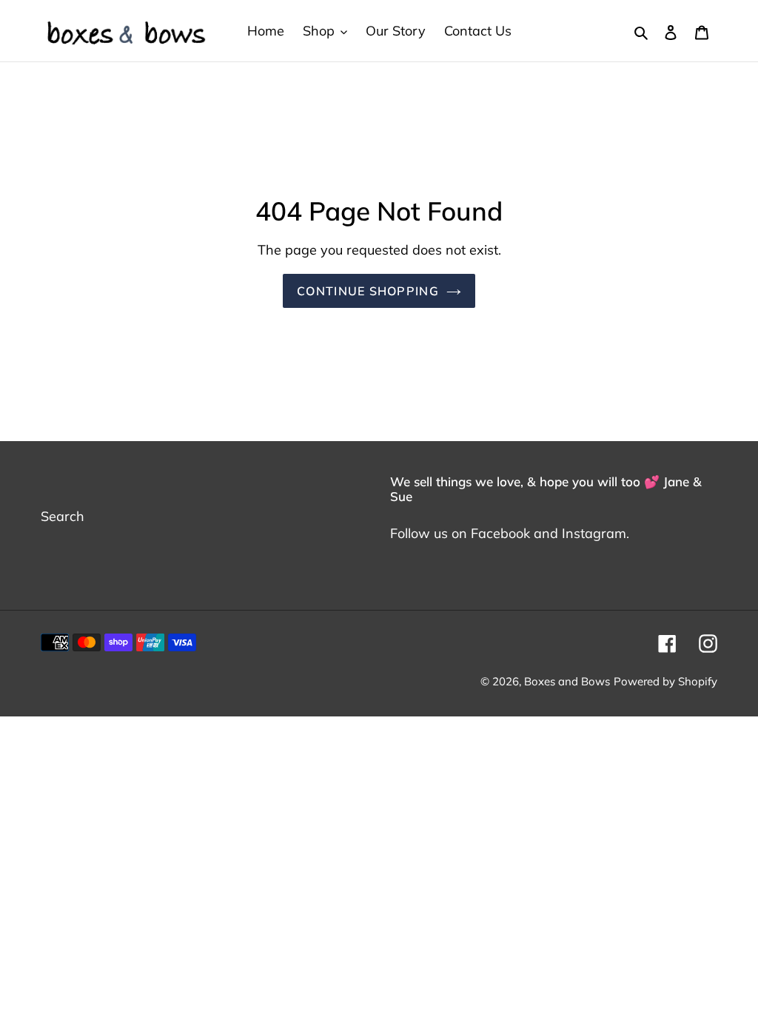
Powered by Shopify (665, 681)
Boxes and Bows (567, 681)
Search (62, 516)
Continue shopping (368, 290)
